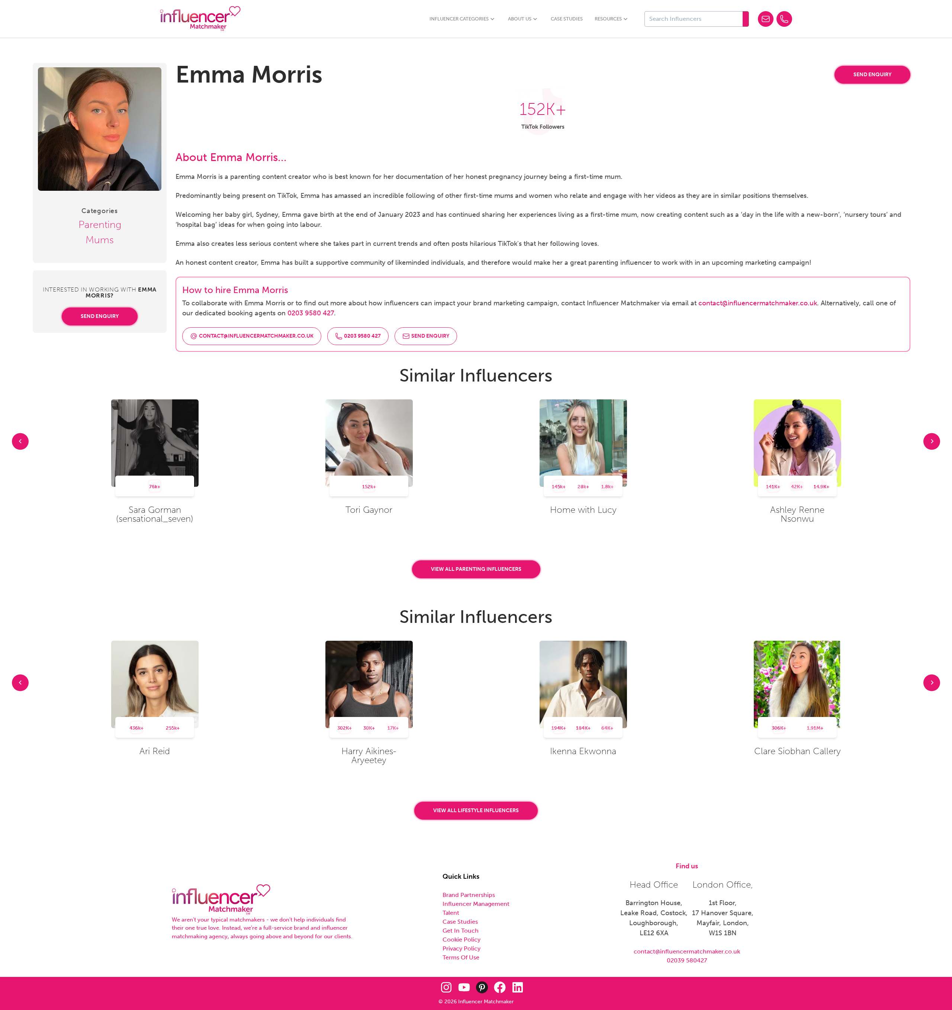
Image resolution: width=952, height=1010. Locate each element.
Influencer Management (476, 903)
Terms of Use (461, 957)
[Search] (746, 19)
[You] (464, 987)
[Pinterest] (482, 987)
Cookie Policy (461, 939)
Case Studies (567, 19)
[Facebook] (500, 987)
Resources (608, 19)
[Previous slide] (20, 441)
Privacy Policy (461, 948)
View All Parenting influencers (476, 569)
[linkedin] (518, 987)
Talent (451, 912)
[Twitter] (428, 987)
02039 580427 (687, 960)
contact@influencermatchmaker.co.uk (757, 303)
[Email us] (766, 19)
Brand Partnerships (469, 894)
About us (519, 19)
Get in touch (461, 930)
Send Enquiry (100, 316)
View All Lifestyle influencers (476, 810)
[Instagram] (446, 987)
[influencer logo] (221, 900)
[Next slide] (931, 441)
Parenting (99, 225)
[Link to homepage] (200, 19)
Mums (100, 240)
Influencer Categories (459, 19)
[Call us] (784, 19)
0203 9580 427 (310, 313)
